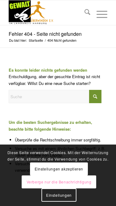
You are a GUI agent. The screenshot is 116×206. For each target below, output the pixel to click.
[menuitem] (84, 12)
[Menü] (98, 12)
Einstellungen (59, 195)
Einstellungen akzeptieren (59, 168)
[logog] (48, 12)
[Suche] (84, 12)
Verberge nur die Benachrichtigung (59, 181)
